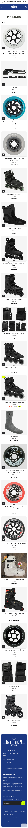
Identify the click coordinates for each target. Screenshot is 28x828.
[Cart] (26, 6)
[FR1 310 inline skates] (14, 706)
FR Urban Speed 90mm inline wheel (14, 651)
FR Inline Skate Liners (14, 229)
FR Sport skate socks (14, 436)
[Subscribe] (23, 803)
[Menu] (2, 7)
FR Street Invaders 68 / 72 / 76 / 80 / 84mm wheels (14, 472)
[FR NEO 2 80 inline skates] (14, 285)
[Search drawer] (23, 6)
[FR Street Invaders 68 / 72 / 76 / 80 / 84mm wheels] (14, 456)
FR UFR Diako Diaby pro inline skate (14, 615)
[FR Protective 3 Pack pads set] (14, 319)
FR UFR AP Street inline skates (14, 579)
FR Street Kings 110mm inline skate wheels (14, 544)
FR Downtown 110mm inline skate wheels (14, 123)
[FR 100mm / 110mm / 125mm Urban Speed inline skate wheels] (14, 37)
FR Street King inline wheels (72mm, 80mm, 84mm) (14, 508)
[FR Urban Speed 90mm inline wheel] (14, 636)
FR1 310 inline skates (14, 721)
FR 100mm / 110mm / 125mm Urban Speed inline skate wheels (14, 52)
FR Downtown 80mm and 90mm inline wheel (14, 159)
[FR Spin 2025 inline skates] (14, 353)
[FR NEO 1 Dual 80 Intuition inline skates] (14, 249)
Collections (11, 14)
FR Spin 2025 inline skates (14, 368)
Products (18, 14)
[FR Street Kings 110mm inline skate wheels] (14, 529)
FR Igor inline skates (14, 195)
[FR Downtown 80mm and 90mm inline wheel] (14, 144)
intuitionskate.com (17, 784)
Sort (5, 22)
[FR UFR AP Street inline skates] (14, 565)
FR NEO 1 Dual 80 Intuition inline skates (14, 264)
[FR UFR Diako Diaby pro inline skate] (14, 599)
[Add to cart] (3, 536)
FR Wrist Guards (14, 686)
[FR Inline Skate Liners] (14, 214)
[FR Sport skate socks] (14, 422)
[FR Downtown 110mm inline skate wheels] (14, 107)
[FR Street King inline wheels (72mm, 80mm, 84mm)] (14, 492)
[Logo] (14, 7)
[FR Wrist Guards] (14, 672)
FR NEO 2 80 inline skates (14, 299)
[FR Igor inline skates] (14, 180)
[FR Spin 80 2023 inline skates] (14, 388)
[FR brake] (14, 73)
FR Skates (14, 55)
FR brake (14, 88)
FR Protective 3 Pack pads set (14, 334)
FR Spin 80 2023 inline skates (14, 402)
